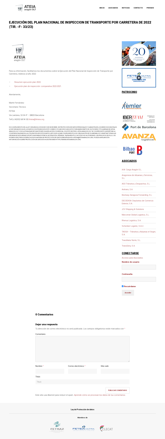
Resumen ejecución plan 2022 (27, 82)
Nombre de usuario (130, 262)
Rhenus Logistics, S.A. (131, 220)
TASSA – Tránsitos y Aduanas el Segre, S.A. (139, 233)
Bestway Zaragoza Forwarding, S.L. (137, 195)
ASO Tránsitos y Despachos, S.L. (136, 184)
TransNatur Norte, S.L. (131, 240)
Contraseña (127, 274)
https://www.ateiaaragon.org (68, 139)
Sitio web (105, 366)
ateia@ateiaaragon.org (83, 137)
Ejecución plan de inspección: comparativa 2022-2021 (37, 86)
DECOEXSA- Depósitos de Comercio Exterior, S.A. (137, 202)
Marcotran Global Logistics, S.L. (135, 215)
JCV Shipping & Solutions (133, 209)
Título (37, 377)
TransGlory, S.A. (128, 246)
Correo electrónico (76, 366)
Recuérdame (129, 286)
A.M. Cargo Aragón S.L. (132, 169)
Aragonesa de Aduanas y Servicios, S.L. (137, 176)
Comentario (40, 334)
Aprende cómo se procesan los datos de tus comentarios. (100, 395)
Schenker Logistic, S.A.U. (133, 226)
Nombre (38, 366)
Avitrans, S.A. (127, 189)
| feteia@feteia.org (36, 119)
